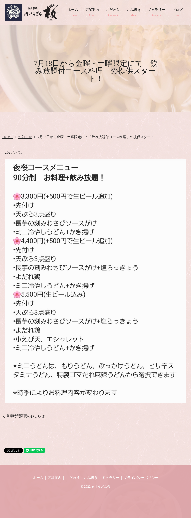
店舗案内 (92, 12)
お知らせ (25, 137)
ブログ (177, 12)
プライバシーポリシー (141, 478)
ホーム (73, 12)
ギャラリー (156, 12)
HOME (7, 137)
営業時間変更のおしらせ (25, 416)
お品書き (134, 12)
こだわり (113, 12)
